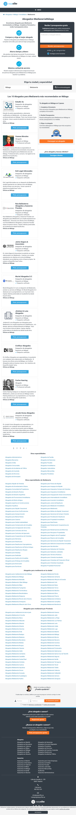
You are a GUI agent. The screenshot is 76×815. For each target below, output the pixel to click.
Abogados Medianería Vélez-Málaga (16, 582)
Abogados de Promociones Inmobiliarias (17, 497)
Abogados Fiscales (46, 463)
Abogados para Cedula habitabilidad (16, 522)
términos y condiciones (35, 704)
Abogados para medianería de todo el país (18, 612)
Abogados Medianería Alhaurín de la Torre (18, 604)
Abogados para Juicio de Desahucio (52, 503)
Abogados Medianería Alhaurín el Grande (53, 579)
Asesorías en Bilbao (23, 766)
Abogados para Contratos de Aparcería (17, 533)
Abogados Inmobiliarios (48, 465)
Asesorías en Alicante (23, 772)
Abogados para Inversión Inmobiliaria (52, 500)
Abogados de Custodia (12, 471)
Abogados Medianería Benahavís (51, 604)
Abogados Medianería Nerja (49, 585)
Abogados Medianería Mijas (13, 585)
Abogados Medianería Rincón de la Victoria (18, 599)
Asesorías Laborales (44, 766)
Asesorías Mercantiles (44, 768)
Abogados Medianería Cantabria (15, 654)
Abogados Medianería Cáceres (14, 648)
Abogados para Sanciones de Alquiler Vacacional (56, 541)
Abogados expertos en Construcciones (17, 503)
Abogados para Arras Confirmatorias (16, 511)
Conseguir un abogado (56, 141)
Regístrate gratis (38, 719)
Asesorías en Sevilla (23, 770)
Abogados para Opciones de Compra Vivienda (55, 514)
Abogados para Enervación (13, 563)
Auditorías (41, 770)
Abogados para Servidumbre (49, 546)
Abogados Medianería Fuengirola (15, 588)
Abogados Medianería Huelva (14, 678)
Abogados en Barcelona (24, 744)
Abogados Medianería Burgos (14, 645)
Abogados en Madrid (23, 742)
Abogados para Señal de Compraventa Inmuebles (56, 543)
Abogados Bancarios (11, 460)
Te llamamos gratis (52, 700)
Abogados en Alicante (24, 754)
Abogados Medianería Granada (15, 673)
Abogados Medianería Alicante (14, 623)
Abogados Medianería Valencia (50, 670)
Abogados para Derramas (13, 539)
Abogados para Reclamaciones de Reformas (54, 530)
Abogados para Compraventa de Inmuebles (18, 525)
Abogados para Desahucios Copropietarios (18, 544)
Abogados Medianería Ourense (50, 643)
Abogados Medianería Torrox (49, 588)
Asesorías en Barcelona (24, 763)
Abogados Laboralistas (48, 468)
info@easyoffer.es (38, 795)
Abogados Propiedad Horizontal (50, 565)
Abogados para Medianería (49, 508)
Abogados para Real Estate (49, 522)
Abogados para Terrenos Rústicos (51, 554)
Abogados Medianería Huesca (50, 612)
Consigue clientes (56, 155)
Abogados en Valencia (24, 746)
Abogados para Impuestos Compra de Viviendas (55, 489)
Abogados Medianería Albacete (14, 620)
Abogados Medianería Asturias (14, 629)
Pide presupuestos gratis (38, 732)
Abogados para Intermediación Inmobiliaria (54, 497)
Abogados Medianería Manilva (50, 590)
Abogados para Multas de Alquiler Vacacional (54, 511)
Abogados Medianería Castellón (15, 656)
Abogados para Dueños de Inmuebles (16, 558)
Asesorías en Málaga (23, 768)
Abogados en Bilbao (23, 748)
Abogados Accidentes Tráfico (47, 754)
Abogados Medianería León (49, 623)
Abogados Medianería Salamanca (51, 651)
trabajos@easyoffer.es (38, 797)
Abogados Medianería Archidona (51, 599)
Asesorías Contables (44, 763)
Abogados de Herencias (48, 460)
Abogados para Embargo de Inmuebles (17, 561)
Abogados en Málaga (23, 750)
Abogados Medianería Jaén (49, 615)
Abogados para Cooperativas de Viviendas (18, 536)
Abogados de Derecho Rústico (14, 492)
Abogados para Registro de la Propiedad (53, 535)
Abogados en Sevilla (23, 752)
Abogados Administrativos (13, 457)
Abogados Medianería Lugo (49, 629)
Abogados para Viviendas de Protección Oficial (55, 560)
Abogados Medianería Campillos (50, 601)
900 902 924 (38, 789)
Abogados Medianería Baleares (14, 637)
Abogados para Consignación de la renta (17, 528)
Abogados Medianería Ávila (13, 631)
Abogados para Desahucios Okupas (16, 550)
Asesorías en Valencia (24, 765)
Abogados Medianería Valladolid (50, 673)
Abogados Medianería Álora (49, 593)
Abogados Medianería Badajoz (14, 634)
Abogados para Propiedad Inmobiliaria (52, 519)
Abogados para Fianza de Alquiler (51, 483)
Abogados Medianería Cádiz (14, 651)
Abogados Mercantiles (47, 471)
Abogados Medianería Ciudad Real (15, 659)
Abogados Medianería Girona (14, 670)
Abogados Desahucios (45, 752)
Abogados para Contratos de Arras (16, 530)
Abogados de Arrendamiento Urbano (16, 486)
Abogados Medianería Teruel (49, 665)
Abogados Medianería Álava (14, 618)
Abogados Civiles (10, 463)
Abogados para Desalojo (12, 552)
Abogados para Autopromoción (15, 514)
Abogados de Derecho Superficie (15, 494)
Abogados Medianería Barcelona (15, 640)
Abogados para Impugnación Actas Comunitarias (56, 494)
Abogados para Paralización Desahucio (53, 517)
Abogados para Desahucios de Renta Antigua (19, 547)
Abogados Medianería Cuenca (14, 665)
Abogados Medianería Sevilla (49, 659)
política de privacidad (49, 704)
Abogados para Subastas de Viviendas (52, 549)
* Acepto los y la (38, 704)
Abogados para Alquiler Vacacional (16, 508)
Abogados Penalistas (47, 474)
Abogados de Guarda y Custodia (48, 750)
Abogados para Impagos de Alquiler (52, 486)
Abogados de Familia (47, 457)
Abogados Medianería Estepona (15, 596)
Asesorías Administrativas (46, 772)
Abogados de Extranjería (12, 476)
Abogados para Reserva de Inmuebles (52, 538)
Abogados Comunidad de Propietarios (17, 489)
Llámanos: (38, 787)
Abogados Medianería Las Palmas (51, 620)
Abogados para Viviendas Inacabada (52, 563)
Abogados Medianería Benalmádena (16, 593)
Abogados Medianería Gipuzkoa (15, 667)
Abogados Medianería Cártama (50, 577)
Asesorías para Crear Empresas (47, 761)
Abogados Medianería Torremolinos (16, 590)
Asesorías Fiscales (43, 765)
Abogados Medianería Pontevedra (51, 648)
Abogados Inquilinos (11, 506)
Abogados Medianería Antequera (15, 601)
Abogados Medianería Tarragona (51, 662)
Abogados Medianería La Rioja (50, 618)
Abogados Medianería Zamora (50, 676)
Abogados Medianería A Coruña (15, 615)
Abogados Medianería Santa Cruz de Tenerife (54, 654)
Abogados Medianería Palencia (50, 645)
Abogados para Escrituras (13, 566)
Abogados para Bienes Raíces (14, 517)
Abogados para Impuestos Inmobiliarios (53, 492)
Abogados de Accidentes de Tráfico (16, 468)
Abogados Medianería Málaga (14, 577)
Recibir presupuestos (56, 46)
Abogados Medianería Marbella (14, 579)
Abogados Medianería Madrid (50, 631)
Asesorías (20, 758)
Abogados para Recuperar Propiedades (53, 532)
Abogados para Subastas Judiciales (52, 552)
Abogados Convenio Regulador (47, 744)
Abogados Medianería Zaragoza (50, 678)
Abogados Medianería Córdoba (14, 662)
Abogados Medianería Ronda (49, 574)
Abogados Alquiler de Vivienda (14, 483)
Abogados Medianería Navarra (50, 640)
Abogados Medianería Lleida (49, 626)
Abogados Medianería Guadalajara (16, 676)
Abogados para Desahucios (13, 541)
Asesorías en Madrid (23, 761)
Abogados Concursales (12, 465)
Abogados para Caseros (12, 519)
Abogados (20, 739)
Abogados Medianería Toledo (49, 667)
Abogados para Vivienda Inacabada (52, 557)
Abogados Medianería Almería (14, 626)
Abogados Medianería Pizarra (50, 596)
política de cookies (64, 809)
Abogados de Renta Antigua (14, 500)
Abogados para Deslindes (13, 555)
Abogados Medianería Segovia (50, 656)
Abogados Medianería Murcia (50, 637)
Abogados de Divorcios (12, 474)
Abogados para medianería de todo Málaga (18, 574)
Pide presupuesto (20, 128)
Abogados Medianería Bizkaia (14, 643)
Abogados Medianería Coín (49, 582)
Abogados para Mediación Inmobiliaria (52, 506)
